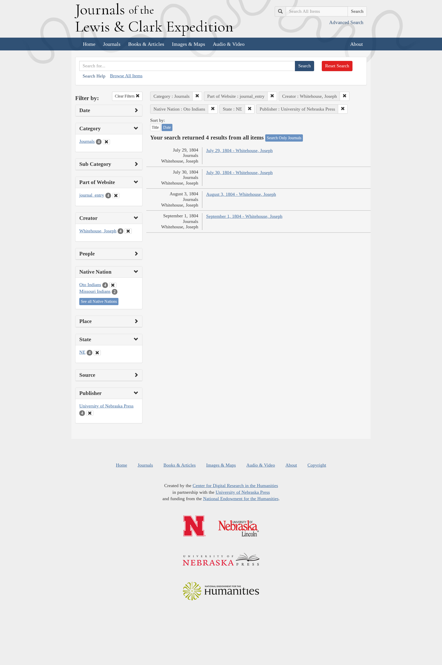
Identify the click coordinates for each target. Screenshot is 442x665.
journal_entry (91, 195)
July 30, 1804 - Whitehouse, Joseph (239, 172)
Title (155, 127)
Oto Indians (90, 284)
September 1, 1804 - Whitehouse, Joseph (244, 216)
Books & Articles (146, 44)
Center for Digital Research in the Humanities (235, 485)
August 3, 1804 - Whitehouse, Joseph (241, 194)
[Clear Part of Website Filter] (115, 195)
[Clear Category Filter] (106, 141)
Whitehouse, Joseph (97, 230)
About (356, 44)
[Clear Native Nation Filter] (112, 285)
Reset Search (337, 65)
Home (89, 44)
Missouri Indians (94, 291)
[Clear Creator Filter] (128, 231)
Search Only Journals (284, 138)
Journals (111, 44)
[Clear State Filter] (97, 352)
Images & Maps (188, 44)
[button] (197, 96)
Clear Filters (125, 96)
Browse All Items (126, 75)
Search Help (94, 76)
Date (167, 127)
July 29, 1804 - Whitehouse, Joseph (239, 150)
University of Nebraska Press (106, 406)
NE (82, 352)
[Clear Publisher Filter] (89, 413)
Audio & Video (229, 44)
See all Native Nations (99, 301)
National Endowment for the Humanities (241, 498)
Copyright (316, 465)
